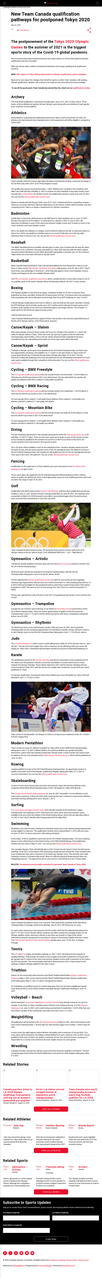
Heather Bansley (55, 1125)
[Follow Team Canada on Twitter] (10, 1255)
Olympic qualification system (39, 580)
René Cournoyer (64, 564)
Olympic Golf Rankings (49, 491)
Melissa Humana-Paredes (49, 1002)
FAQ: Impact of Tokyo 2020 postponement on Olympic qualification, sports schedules (51, 74)
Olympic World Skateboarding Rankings (30, 793)
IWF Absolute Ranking (48, 1022)
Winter (48, 1169)
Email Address (12, 1225)
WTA (23, 954)
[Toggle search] (97, 3)
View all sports (51, 1192)
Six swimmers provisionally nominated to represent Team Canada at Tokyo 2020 (53, 864)
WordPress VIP (69, 1266)
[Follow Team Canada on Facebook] (5, 1255)
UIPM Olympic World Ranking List (57, 755)
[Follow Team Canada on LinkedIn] (21, 1255)
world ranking (27, 194)
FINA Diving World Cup (75, 435)
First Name (11, 1213)
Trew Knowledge (45, 1266)
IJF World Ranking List (23, 643)
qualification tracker (81, 88)
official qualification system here (37, 197)
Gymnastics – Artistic (20, 1168)
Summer (15, 1172)
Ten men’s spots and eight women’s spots (27, 810)
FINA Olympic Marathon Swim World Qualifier (32, 940)
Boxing (80, 1128)
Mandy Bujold (86, 1125)
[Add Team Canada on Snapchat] (27, 1255)
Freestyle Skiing (55, 1167)
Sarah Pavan (30, 1002)
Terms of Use (83, 1260)
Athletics (16, 1128)
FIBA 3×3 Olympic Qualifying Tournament (30, 279)
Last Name (60, 1213)
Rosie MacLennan (64, 609)
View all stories (51, 1109)
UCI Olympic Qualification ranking (28, 375)
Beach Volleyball (51, 1128)
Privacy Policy (71, 1260)
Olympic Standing (43, 660)
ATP (16, 954)
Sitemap (62, 1260)
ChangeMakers (18, 1266)
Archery (82, 1167)
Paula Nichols (24, 30)
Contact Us (54, 1260)
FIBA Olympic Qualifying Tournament (42, 268)
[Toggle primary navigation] (4, 3)
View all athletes (51, 1150)
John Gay (18, 1125)
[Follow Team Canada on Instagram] (16, 1255)
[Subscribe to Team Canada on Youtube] (32, 1255)
